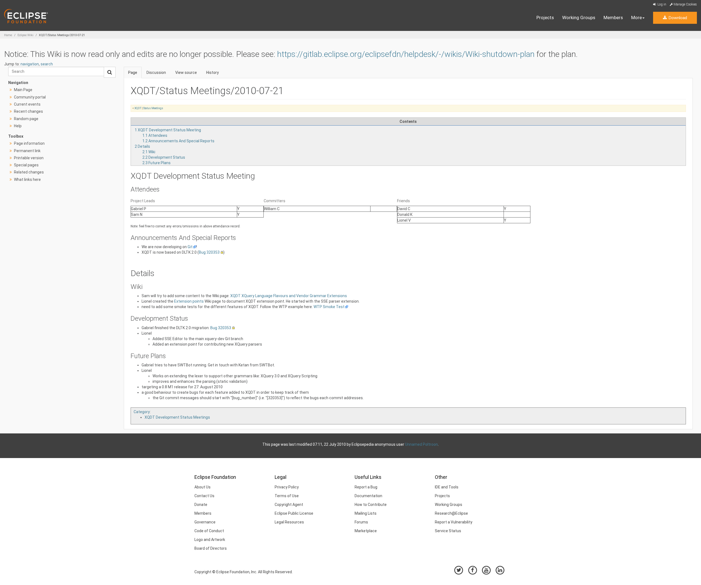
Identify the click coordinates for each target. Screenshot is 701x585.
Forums (361, 522)
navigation (30, 64)
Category (142, 412)
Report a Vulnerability (453, 522)
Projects (545, 17)
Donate (200, 504)
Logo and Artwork (209, 539)
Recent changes (28, 111)
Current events (27, 104)
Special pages (26, 165)
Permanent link (27, 151)
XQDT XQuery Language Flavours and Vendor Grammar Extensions (288, 296)
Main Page (23, 90)
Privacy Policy (287, 487)
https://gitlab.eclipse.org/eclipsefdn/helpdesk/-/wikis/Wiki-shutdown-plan (406, 54)
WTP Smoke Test (329, 307)
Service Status (448, 531)
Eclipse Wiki (25, 35)
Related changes (29, 172)
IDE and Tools (446, 487)
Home (8, 35)
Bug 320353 (209, 252)
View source (186, 72)
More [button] (636, 17)
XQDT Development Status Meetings (177, 417)
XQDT (137, 108)
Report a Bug (366, 487)
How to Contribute (371, 504)
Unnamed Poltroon (421, 444)
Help (18, 126)
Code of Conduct (209, 531)
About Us (202, 487)
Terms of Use (287, 496)
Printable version (29, 158)
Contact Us (204, 496)
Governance (205, 522)
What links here (27, 179)
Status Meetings (153, 108)
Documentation (368, 496)
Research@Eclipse (451, 513)
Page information (29, 143)
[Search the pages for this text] (110, 72)
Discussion (156, 72)
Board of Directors (210, 548)
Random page (26, 119)
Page (132, 72)
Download (677, 17)
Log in (661, 4)
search (47, 64)
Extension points (189, 301)
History (212, 72)
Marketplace (366, 531)
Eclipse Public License (294, 513)
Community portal (30, 97)
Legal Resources (289, 522)
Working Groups (578, 17)
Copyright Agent (289, 504)
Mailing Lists (366, 513)
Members (613, 17)
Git (190, 247)
